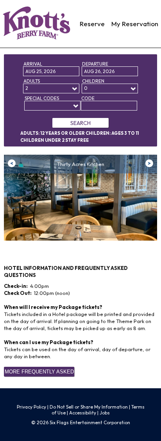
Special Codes (42, 98)
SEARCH (80, 123)
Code (88, 98)
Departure (95, 63)
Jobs (105, 413)
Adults (31, 81)
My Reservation (134, 24)
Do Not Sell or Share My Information (89, 407)
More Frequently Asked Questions (39, 373)
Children (93, 81)
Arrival (32, 63)
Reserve (92, 24)
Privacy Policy (31, 407)
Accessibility (82, 413)
